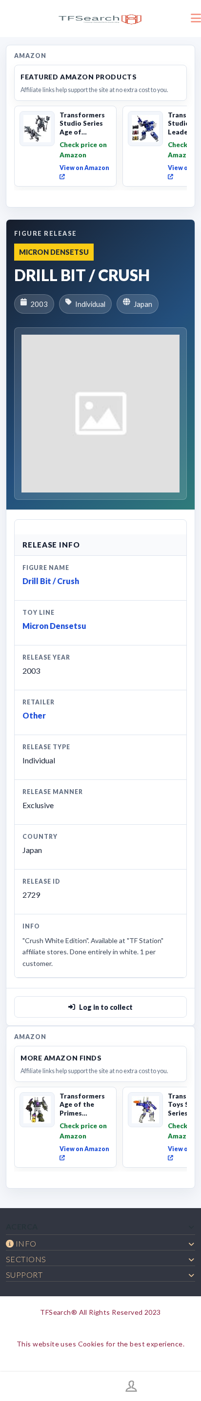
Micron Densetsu (54, 625)
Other (34, 715)
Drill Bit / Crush (50, 581)
